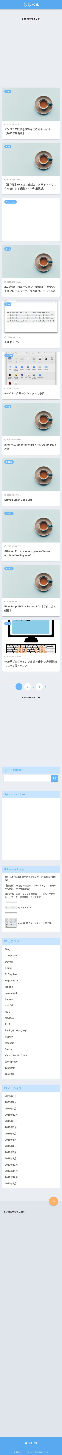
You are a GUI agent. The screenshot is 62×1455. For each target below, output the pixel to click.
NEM (7, 1012)
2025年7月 (11, 1102)
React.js (9, 1043)
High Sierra (11, 980)
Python (9, 513)
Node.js (9, 1018)
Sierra (8, 1049)
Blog (8, 91)
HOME (33, 1443)
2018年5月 (11, 1140)
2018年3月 (11, 1152)
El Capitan (11, 974)
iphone (9, 986)
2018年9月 (11, 1121)
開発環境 (10, 1074)
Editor (8, 968)
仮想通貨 (9, 462)
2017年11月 (11, 1171)
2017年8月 (11, 1183)
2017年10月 (11, 1177)
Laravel (9, 999)
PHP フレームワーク (16, 1030)
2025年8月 (11, 1096)
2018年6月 (11, 1133)
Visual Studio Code (16, 1055)
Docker (9, 961)
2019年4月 (11, 1108)
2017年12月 (11, 1165)
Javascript (11, 993)
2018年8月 (11, 1127)
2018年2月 (11, 1158)
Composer (11, 955)
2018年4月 (11, 1146)
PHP (7, 1024)
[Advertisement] (31, 54)
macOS (9, 355)
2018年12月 (11, 1114)
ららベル (31, 4)
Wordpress (11, 1061)
